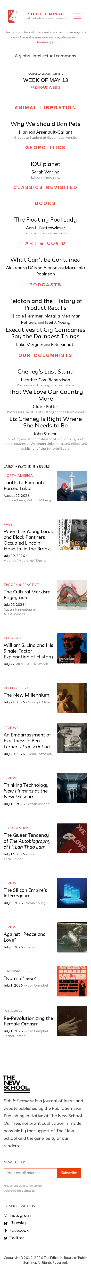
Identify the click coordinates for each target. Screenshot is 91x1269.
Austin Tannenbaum (19, 609)
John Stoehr (45, 434)
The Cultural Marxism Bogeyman (27, 595)
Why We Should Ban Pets (46, 124)
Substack (28, 1191)
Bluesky (17, 1223)
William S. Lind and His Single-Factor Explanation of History (28, 651)
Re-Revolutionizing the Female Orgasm (28, 1021)
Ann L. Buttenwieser (45, 228)
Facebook (18, 1231)
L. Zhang (32, 947)
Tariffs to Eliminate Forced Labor (24, 486)
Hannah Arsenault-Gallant (45, 132)
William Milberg (39, 500)
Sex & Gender (16, 828)
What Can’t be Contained (45, 260)
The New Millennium (26, 695)
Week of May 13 (45, 80)
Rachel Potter (14, 1036)
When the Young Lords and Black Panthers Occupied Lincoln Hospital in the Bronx (28, 540)
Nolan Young (35, 903)
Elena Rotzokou (40, 754)
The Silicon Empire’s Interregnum (25, 893)
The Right (13, 638)
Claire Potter (45, 407)
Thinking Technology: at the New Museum (27, 791)
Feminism (12, 971)
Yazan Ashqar (38, 804)
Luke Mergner (29, 345)
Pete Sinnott (63, 345)
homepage (45, 42)
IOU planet (45, 164)
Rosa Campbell (37, 985)
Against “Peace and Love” (25, 937)
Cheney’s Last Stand (45, 372)
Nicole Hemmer (26, 316)
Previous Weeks (45, 87)
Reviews (11, 728)
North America (18, 475)
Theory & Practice (21, 585)
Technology (16, 688)
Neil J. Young (57, 322)
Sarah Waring (45, 172)
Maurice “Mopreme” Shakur (25, 560)
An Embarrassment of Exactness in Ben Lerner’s (27, 741)
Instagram (19, 1216)
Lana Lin (34, 854)
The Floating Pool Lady (45, 220)
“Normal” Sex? (20, 979)
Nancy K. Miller (39, 702)
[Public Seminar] (12, 16)
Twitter (16, 1238)
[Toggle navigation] (77, 16)
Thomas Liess (14, 500)
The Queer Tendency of (27, 841)
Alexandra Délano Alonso (32, 268)
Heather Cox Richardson (45, 380)
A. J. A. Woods (14, 614)
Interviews (14, 1011)
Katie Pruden (14, 859)
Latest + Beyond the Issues (27, 466)
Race (8, 524)
